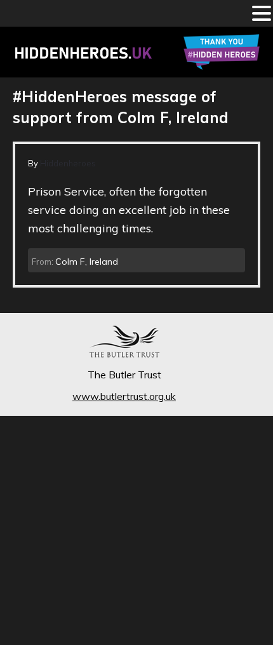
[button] (261, 14)
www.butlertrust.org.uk (124, 396)
